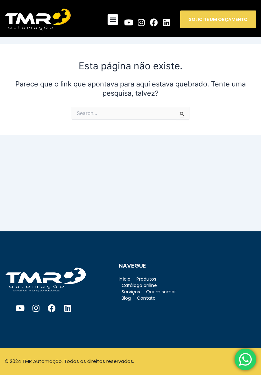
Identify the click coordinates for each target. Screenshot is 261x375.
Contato (146, 298)
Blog (126, 298)
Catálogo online (139, 285)
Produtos (146, 279)
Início (124, 279)
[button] (113, 19)
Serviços (131, 292)
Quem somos (161, 292)
